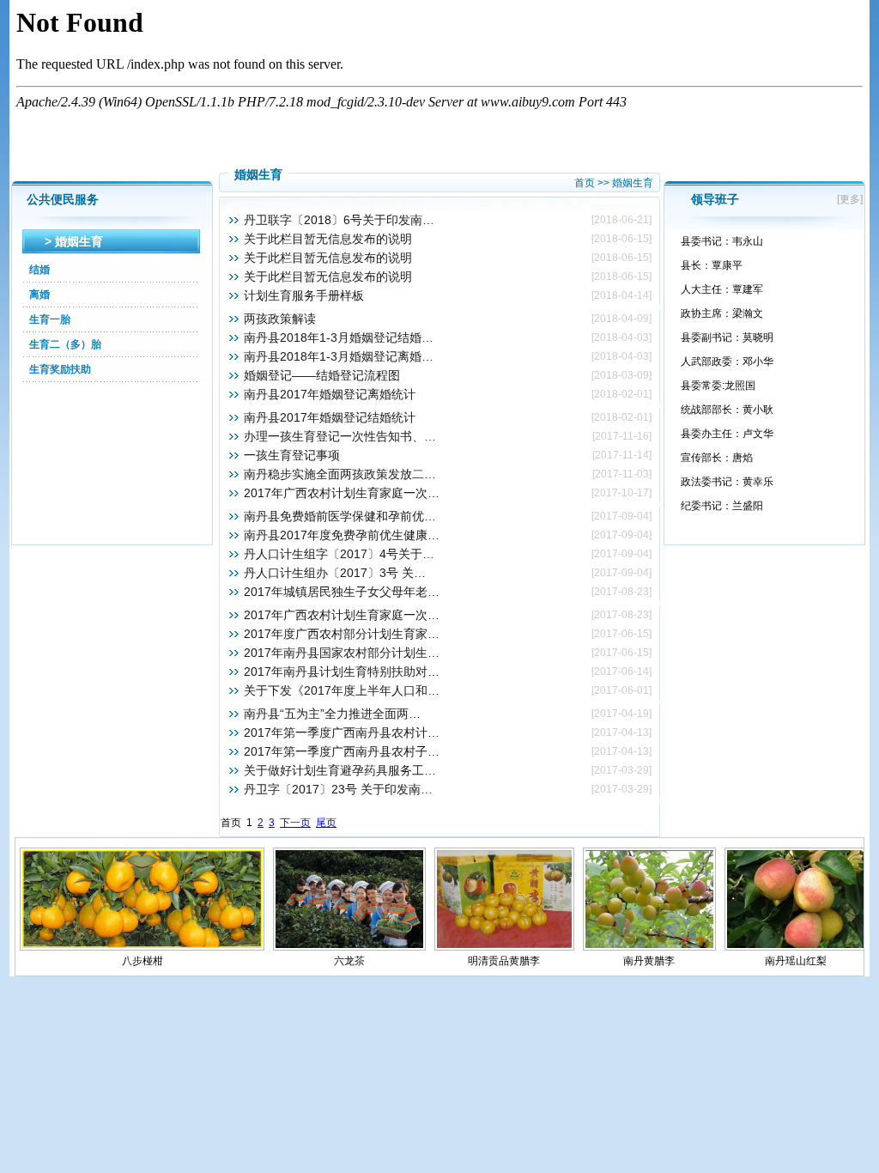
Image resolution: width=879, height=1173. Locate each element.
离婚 (39, 295)
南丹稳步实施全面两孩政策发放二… (340, 474)
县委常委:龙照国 (718, 386)
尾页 (326, 823)
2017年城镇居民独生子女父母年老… (342, 592)
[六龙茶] (349, 947)
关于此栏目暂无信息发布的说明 (328, 239)
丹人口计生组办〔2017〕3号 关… (335, 573)
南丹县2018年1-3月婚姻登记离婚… (338, 356)
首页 (584, 183)
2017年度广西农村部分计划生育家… (342, 634)
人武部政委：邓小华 (727, 362)
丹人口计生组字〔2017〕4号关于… (339, 554)
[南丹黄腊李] (650, 947)
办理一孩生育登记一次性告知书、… (340, 436)
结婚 (39, 270)
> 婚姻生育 (74, 241)
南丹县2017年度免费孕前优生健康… (342, 535)
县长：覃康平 (712, 265)
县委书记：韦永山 (722, 241)
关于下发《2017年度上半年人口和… (342, 690)
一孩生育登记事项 (292, 455)
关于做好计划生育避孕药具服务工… (340, 770)
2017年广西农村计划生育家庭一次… (342, 493)
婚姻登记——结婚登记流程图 (322, 375)
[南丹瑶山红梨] (795, 947)
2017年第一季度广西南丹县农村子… (342, 751)
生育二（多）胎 (65, 344)
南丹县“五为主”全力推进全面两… (332, 713)
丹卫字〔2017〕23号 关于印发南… (338, 789)
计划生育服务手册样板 (304, 295)
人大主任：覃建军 (722, 289)
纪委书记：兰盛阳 (722, 506)
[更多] (852, 199)
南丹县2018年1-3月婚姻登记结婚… (338, 337)
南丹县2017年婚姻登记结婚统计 (329, 417)
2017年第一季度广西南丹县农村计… (342, 732)
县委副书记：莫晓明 (727, 337)
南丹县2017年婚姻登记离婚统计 (329, 394)
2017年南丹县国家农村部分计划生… (342, 652)
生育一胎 (49, 319)
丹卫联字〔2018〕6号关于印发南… (339, 220)
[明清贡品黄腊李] (504, 947)
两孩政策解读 (280, 318)
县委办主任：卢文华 (727, 434)
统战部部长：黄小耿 (727, 410)
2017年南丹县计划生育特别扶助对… (342, 671)
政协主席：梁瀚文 (722, 313)
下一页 (295, 823)
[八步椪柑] (142, 947)
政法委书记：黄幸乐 (727, 482)
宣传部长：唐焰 (717, 458)
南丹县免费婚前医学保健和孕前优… (340, 516)
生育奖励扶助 (60, 369)
